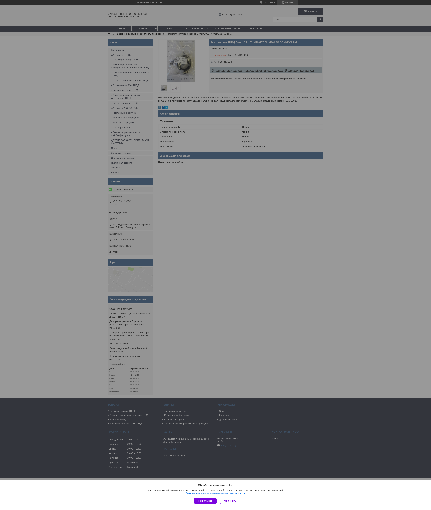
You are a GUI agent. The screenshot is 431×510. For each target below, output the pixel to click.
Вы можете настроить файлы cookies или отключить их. (214, 493)
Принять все (205, 501)
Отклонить (230, 501)
